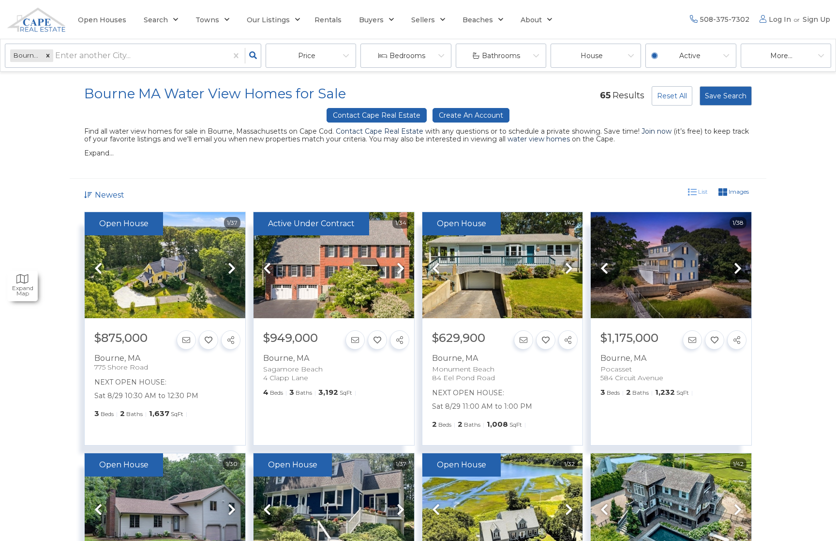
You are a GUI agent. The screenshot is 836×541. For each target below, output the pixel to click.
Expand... (99, 153)
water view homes (539, 139)
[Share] (230, 340)
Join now (657, 131)
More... (781, 55)
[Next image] (231, 269)
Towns (207, 19)
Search (156, 19)
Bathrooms (501, 55)
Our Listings (268, 19)
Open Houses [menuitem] (102, 19)
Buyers (371, 19)
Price (306, 55)
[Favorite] (208, 340)
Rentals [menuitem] (328, 19)
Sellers (423, 19)
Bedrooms (407, 55)
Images (738, 191)
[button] (48, 55)
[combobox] (56, 56)
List (702, 191)
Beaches (478, 19)
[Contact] (186, 340)
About (531, 19)
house (592, 55)
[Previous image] (98, 269)
